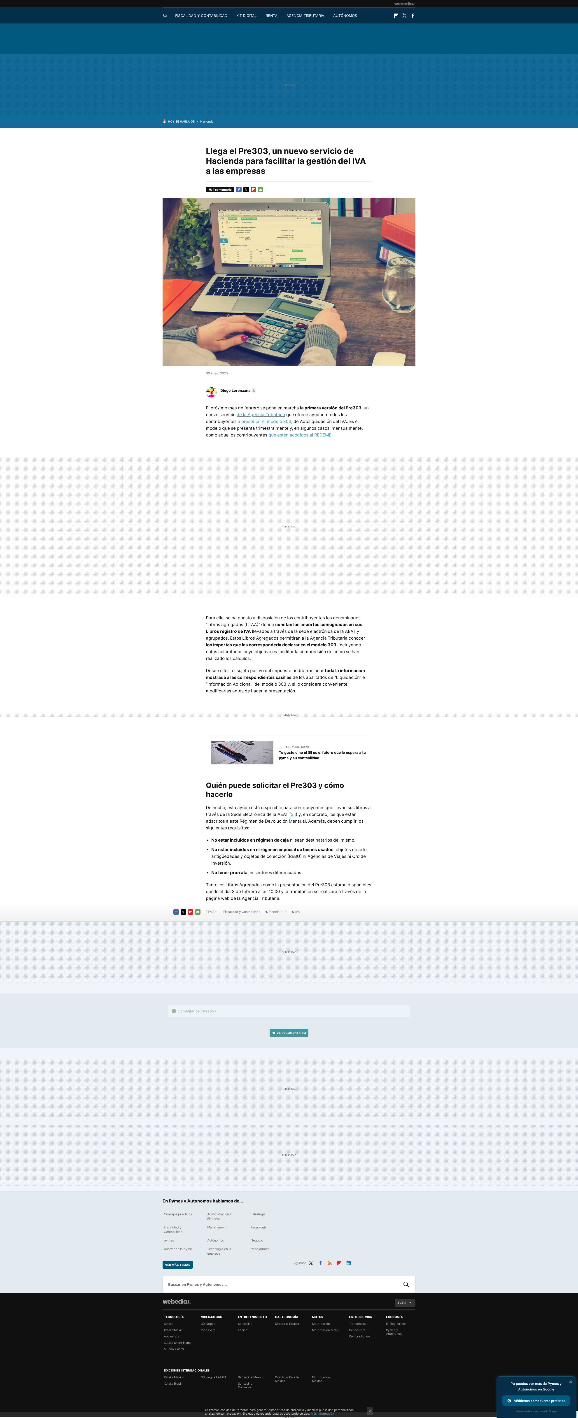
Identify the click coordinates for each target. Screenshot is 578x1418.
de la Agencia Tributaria (261, 414)
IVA (297, 912)
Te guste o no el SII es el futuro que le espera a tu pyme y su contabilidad (322, 755)
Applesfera (171, 1336)
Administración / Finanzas (219, 1216)
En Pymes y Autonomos (294, 747)
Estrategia (258, 1214)
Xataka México (174, 1377)
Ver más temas (177, 1265)
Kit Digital (246, 15)
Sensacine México (250, 1377)
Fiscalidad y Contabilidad (201, 15)
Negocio (257, 1240)
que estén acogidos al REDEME (299, 435)
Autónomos (345, 15)
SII (293, 814)
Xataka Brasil (173, 1383)
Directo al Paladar (287, 1323)
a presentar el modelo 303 (264, 421)
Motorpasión (321, 1323)
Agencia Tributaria (305, 15)
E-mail (260, 189)
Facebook (412, 15)
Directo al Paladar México (287, 1379)
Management (217, 1227)
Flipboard (396, 15)
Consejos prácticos (178, 1214)
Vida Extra (208, 1330)
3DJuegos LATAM (213, 1377)
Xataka (168, 1323)
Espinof (243, 1330)
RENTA (271, 15)
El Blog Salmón (396, 1323)
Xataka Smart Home (177, 1342)
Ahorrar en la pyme (178, 1249)
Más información (322, 1413)
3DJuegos (208, 1323)
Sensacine (245, 1323)
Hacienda (206, 121)
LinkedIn (348, 1262)
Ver (291, 1033)
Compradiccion (359, 1336)
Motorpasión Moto (325, 1330)
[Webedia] (404, 3)
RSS (329, 1262)
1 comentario (222, 189)
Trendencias (357, 1323)
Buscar (406, 1284)
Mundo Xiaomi (174, 1349)
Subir (401, 1302)
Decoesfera (357, 1330)
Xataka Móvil (173, 1330)
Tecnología (259, 1227)
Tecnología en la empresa (219, 1251)
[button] (237, 390)
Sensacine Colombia (245, 1385)
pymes (169, 1240)
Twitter (404, 15)
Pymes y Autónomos (394, 1331)
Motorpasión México (321, 1379)
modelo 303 (278, 912)
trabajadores (260, 1249)
